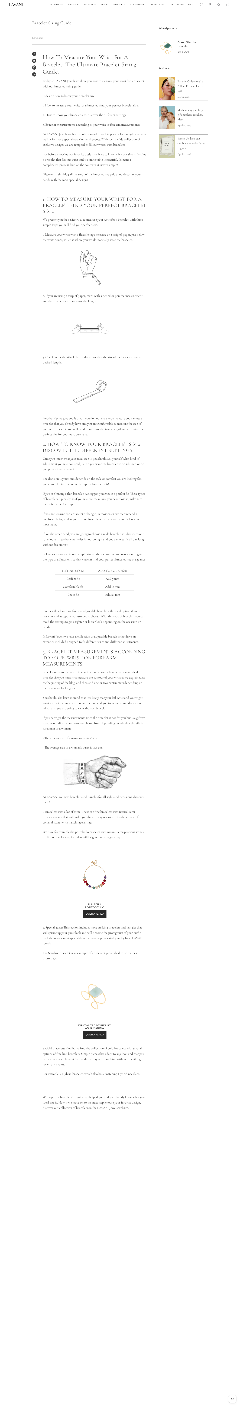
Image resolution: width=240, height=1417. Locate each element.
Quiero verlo (95, 914)
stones (57, 822)
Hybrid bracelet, (73, 1074)
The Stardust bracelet (57, 953)
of (137, 817)
